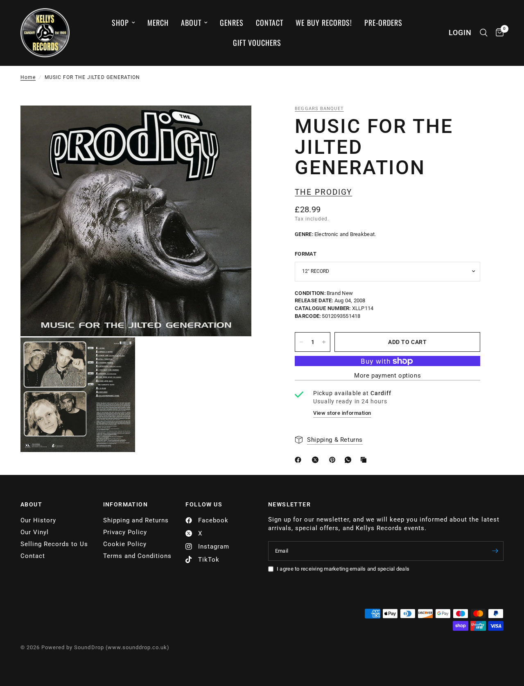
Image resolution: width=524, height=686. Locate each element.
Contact (269, 22)
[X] (317, 460)
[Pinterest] (334, 460)
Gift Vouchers (257, 42)
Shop (120, 22)
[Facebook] (300, 460)
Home (28, 77)
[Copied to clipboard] (365, 460)
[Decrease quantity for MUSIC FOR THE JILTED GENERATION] (301, 342)
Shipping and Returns (136, 520)
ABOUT (31, 504)
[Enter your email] (495, 551)
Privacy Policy (125, 532)
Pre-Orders (383, 22)
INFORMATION (125, 504)
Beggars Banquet (319, 108)
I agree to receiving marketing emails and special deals (343, 569)
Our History (38, 520)
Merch (158, 22)
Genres (232, 22)
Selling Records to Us (54, 544)
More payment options (387, 375)
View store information (342, 413)
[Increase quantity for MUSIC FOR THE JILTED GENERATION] (324, 342)
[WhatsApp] (350, 460)
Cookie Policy (125, 544)
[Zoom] (234, 122)
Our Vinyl (34, 532)
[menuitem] (123, 23)
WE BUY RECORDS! (324, 22)
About (191, 22)
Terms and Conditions (137, 556)
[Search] (484, 32)
